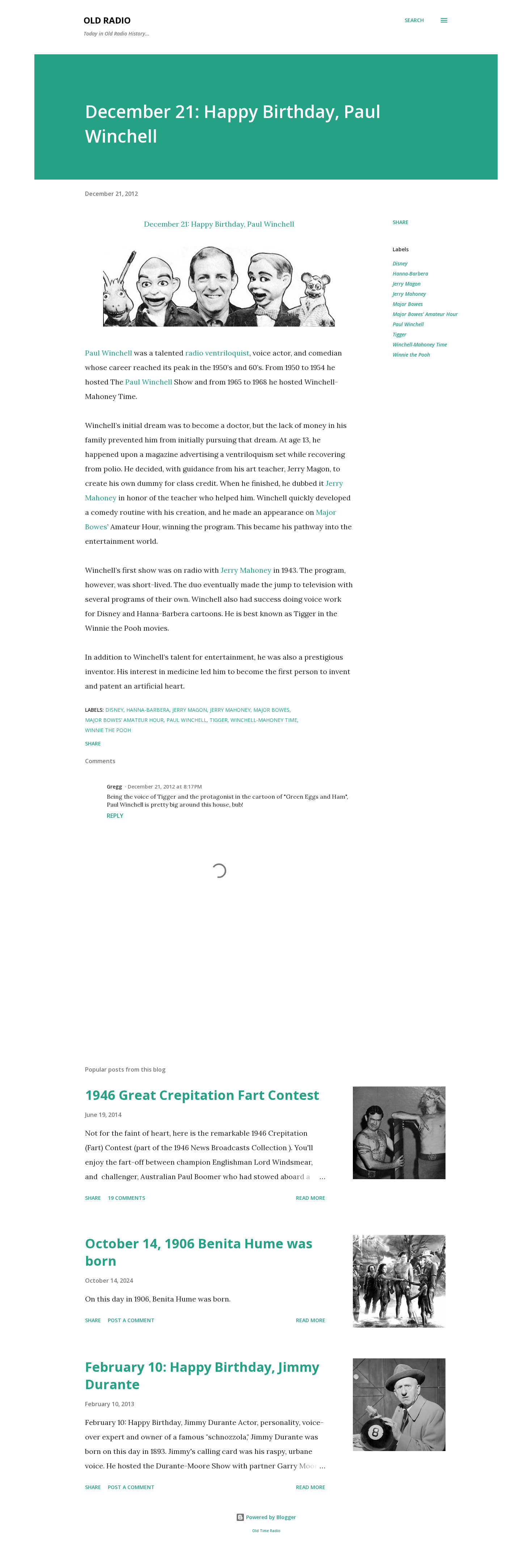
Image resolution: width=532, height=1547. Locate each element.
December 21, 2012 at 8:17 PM (165, 786)
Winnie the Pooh (411, 354)
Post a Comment (131, 1320)
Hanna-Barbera (410, 273)
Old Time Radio (266, 1531)
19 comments (126, 1197)
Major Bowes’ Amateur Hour (425, 314)
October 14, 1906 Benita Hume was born (198, 1252)
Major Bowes (408, 303)
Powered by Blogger (270, 1517)
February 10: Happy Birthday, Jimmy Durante (202, 1375)
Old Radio (107, 20)
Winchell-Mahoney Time (420, 344)
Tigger (399, 334)
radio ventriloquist (217, 352)
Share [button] (401, 222)
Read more (310, 1197)
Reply (115, 816)
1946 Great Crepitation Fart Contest (202, 1095)
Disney (400, 263)
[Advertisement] (207, 975)
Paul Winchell (270, 223)
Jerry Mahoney (246, 570)
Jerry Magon (407, 283)
